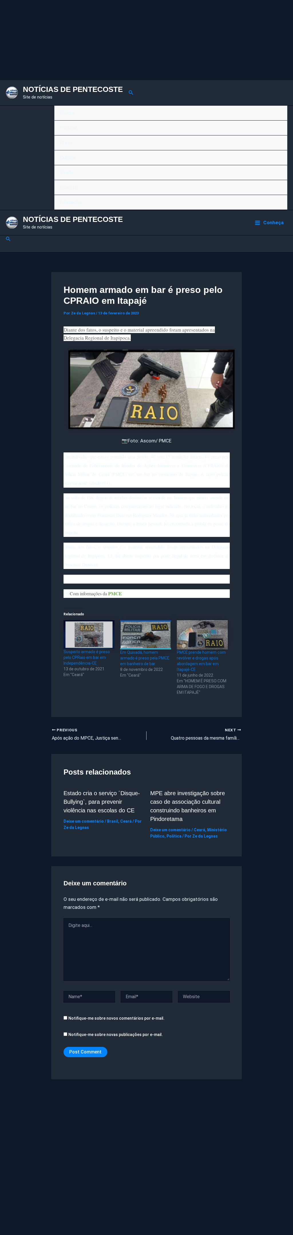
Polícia (67, 113)
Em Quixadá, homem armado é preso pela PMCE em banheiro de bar (144, 658)
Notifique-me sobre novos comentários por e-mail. (116, 1018)
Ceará (126, 821)
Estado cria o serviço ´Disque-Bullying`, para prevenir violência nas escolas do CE (102, 802)
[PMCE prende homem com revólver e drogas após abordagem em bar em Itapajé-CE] (202, 634)
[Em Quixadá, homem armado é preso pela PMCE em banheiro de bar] (145, 634)
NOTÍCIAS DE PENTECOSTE (73, 89)
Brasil (66, 142)
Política (68, 128)
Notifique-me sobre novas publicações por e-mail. (115, 1034)
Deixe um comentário (84, 821)
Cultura (68, 157)
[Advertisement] (146, 40)
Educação (70, 202)
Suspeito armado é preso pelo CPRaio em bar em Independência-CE (87, 657)
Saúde (67, 172)
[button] (131, 92)
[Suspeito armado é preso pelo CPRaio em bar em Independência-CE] (89, 634)
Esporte (68, 187)
